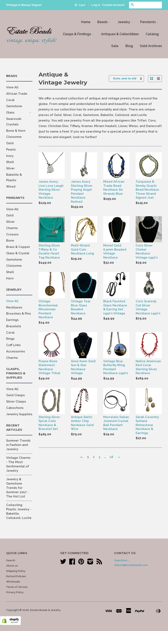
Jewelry (124, 22)
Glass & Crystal (17, 253)
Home (85, 22)
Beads (102, 22)
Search (10, 560)
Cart (81, 5)
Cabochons (15, 408)
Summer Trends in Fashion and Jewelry (18, 445)
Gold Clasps (15, 395)
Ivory (10, 156)
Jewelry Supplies (19, 414)
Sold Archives (151, 46)
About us (12, 565)
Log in (95, 5)
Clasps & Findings (77, 34)
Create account (113, 5)
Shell (10, 162)
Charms (12, 228)
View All (12, 87)
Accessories (15, 351)
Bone (10, 240)
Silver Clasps (16, 401)
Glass (10, 112)
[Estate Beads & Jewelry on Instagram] (90, 563)
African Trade (16, 94)
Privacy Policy (15, 592)
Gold (10, 143)
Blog (129, 46)
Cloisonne (14, 137)
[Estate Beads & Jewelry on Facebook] (72, 563)
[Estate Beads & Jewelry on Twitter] (63, 563)
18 (111, 457)
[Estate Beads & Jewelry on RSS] (99, 563)
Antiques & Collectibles (120, 34)
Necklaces (14, 307)
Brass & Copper (18, 247)
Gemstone (14, 106)
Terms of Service (17, 586)
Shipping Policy (15, 571)
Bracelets (13, 326)
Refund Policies (16, 576)
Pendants (148, 22)
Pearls (11, 149)
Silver (10, 168)
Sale (114, 46)
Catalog (152, 34)
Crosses (12, 234)
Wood (10, 186)
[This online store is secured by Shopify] (10, 624)
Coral (10, 100)
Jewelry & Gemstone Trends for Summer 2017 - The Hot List (17, 487)
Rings (10, 339)
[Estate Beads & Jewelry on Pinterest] (81, 563)
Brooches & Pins (18, 313)
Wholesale (13, 581)
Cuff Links (13, 345)
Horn (10, 278)
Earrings (12, 320)
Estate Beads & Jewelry (45, 610)
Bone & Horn (15, 131)
